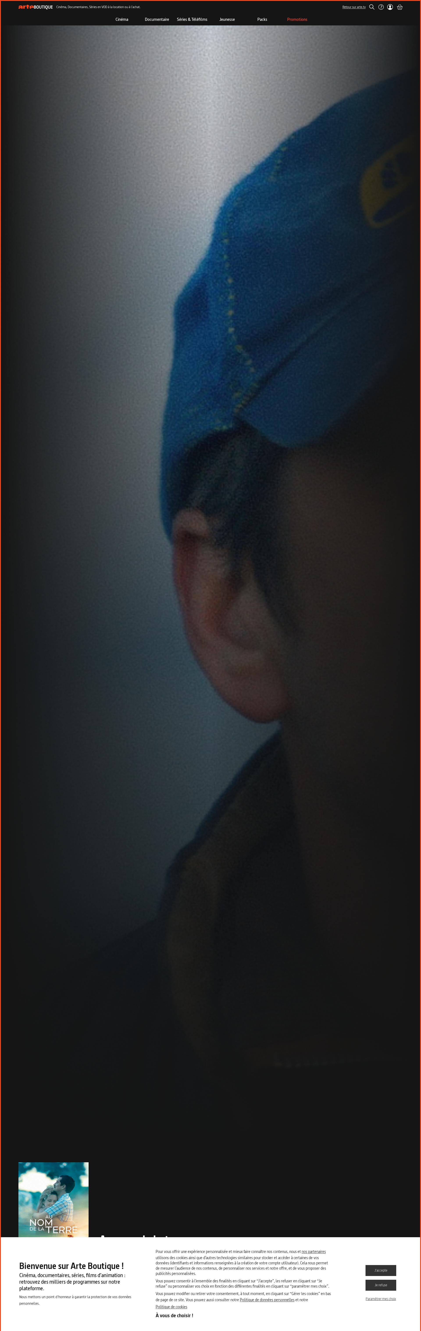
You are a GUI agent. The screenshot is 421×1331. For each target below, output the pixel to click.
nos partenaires (314, 1251)
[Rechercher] (372, 7)
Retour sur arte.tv (354, 7)
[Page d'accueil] (35, 7)
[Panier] (399, 7)
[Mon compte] (390, 7)
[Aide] (381, 7)
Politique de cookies (171, 1307)
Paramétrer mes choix (381, 1298)
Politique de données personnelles (267, 1300)
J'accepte (381, 1270)
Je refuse (381, 1285)
